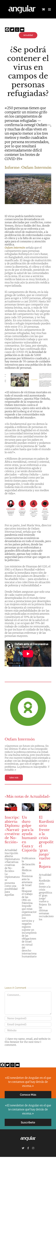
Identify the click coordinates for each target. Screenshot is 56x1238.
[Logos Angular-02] (28, 1136)
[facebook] (28, 1148)
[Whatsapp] (17, 29)
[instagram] (33, 1148)
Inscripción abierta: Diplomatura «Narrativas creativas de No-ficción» (16, 829)
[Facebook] (7, 29)
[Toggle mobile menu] (49, 9)
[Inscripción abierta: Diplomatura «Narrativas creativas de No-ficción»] (11, 807)
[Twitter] (12, 29)
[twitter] (23, 1148)
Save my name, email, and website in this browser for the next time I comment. (27, 1041)
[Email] (22, 29)
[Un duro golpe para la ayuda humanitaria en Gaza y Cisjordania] (28, 807)
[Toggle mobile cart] (43, 9)
